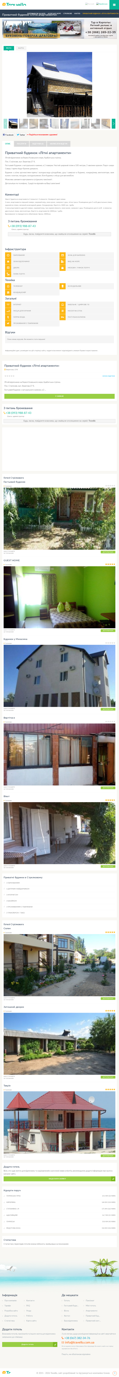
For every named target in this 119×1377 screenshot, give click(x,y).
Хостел (67, 1316)
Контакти (30, 1301)
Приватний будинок (94, 1316)
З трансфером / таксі (15, 913)
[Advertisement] (59, 449)
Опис (8, 144)
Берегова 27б (12, 369)
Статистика (9, 1321)
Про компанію (10, 1301)
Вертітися (9, 718)
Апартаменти (91, 1311)
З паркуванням (13, 883)
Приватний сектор (93, 1321)
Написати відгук (58, 144)
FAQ (28, 1306)
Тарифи (7, 1306)
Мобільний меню (114, 5)
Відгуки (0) (38, 144)
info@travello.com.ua (79, 1342)
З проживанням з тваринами (19, 907)
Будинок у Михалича (15, 639)
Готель (67, 1301)
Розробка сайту (11, 1311)
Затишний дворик (14, 1007)
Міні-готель (91, 1306)
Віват (7, 796)
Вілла (66, 1311)
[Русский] (90, 4)
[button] (109, 84)
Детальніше (108, 552)
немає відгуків (108, 376)
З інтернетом (12, 895)
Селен (7, 928)
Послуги (21, 144)
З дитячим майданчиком (17, 889)
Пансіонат (90, 1301)
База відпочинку (71, 1321)
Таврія (7, 1085)
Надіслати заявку (57, 1179)
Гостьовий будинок (14, 482)
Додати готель (10, 1316)
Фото (8, 48)
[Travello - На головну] (59, 4)
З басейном (11, 901)
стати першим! (39, 339)
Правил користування (89, 350)
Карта (21, 48)
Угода (28, 1311)
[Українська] (101, 4)
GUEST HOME (12, 560)
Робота (29, 1316)
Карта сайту (31, 1321)
